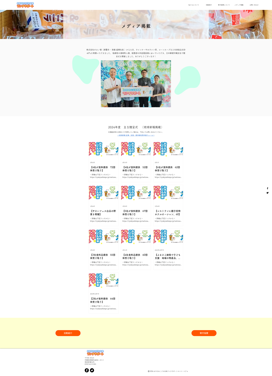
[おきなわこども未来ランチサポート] (267, 188)
